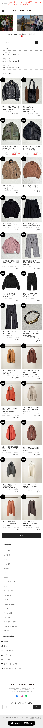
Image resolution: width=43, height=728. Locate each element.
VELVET (6, 631)
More (21, 535)
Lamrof (6, 586)
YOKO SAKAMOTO (10, 622)
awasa (6, 559)
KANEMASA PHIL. (10, 582)
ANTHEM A (7, 555)
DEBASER (7, 564)
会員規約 (38, 718)
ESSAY (6, 573)
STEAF (6, 608)
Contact (7, 659)
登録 (36, 707)
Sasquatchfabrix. (9, 604)
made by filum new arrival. (11, 61)
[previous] (3, 23)
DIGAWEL (7, 568)
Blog (5, 646)
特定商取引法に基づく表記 (13, 668)
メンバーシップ (9, 650)
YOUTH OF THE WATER (11, 626)
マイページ (7, 655)
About (6, 642)
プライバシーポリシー (11, 664)
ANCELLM (7, 551)
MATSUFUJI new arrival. (11, 67)
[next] (39, 23)
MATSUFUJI (8, 595)
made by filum (8, 591)
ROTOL (6, 600)
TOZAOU (7, 617)
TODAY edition (8, 613)
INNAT (6, 577)
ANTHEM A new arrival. (10, 55)
